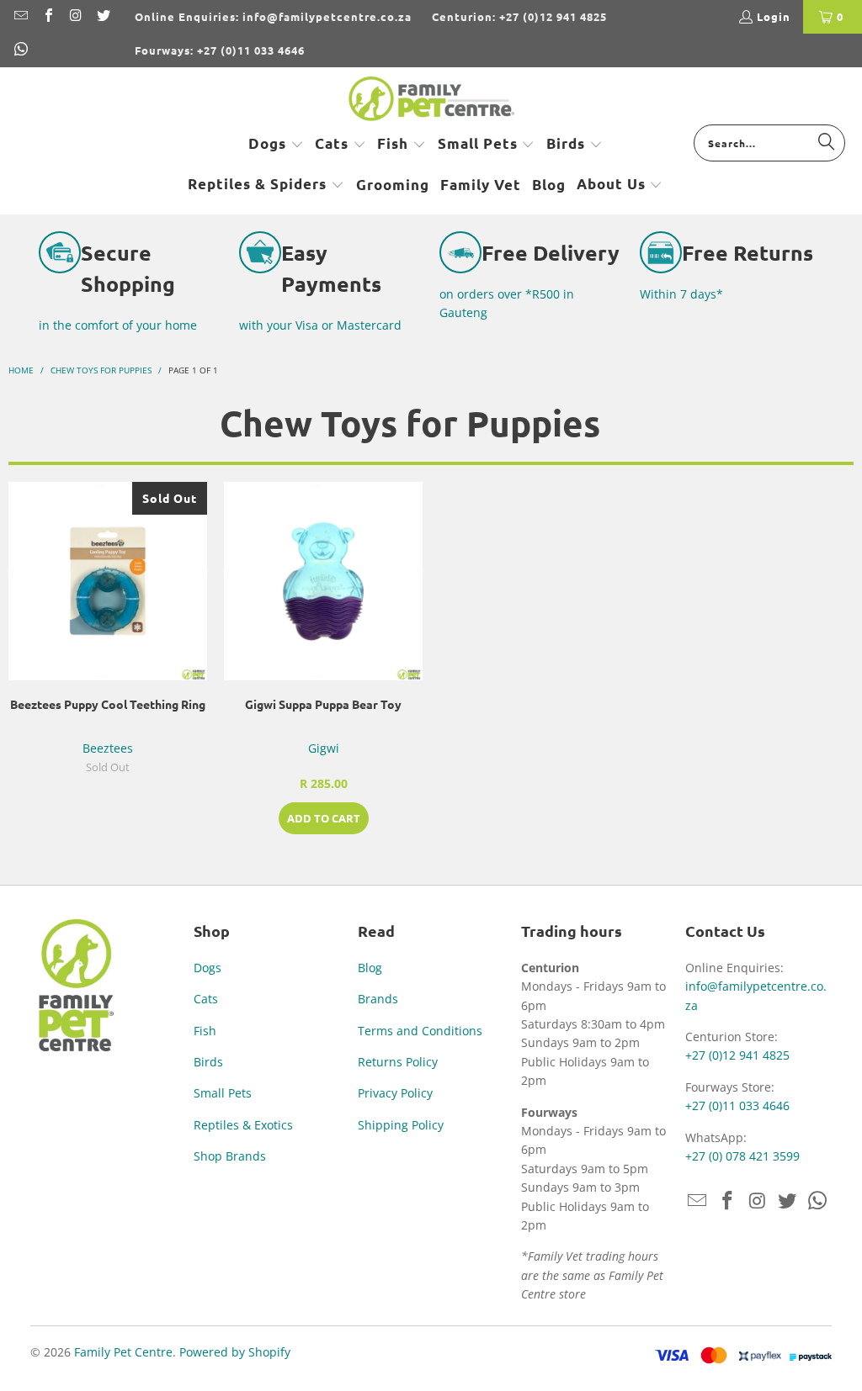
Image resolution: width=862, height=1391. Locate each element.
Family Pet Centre (123, 1352)
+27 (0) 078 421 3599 (742, 1156)
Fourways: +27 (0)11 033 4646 (220, 50)
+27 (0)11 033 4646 (737, 1105)
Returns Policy (398, 1062)
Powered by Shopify (234, 1352)
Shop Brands (230, 1156)
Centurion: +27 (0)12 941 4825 (519, 16)
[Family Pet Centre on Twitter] (101, 16)
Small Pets (223, 1093)
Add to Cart (323, 818)
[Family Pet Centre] (431, 100)
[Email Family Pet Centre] (20, 16)
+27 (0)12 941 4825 (737, 1055)
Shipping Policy (401, 1125)
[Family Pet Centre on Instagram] (74, 16)
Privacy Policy (395, 1093)
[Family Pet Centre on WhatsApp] (20, 50)
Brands (378, 999)
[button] (276, 144)
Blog (370, 968)
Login (773, 16)
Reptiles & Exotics (243, 1125)
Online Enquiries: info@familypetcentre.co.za (273, 16)
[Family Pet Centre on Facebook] (47, 16)
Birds (208, 1062)
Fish (205, 1031)
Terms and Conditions (420, 1031)
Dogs (207, 968)
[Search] (826, 142)
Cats (206, 999)
